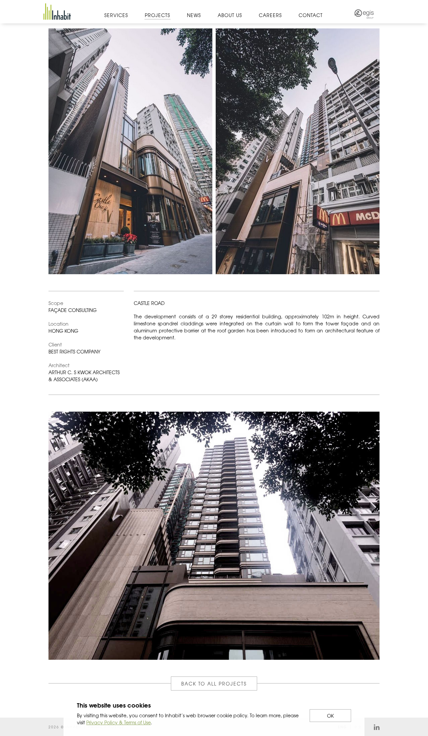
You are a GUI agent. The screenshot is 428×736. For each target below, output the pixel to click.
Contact (311, 15)
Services (116, 15)
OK (330, 715)
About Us (230, 15)
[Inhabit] (57, 11)
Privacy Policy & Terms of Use (118, 722)
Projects (157, 15)
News (194, 15)
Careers (270, 15)
